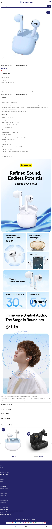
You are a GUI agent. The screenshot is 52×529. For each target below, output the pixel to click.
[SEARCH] (49, 6)
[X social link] (7, 83)
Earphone (7, 62)
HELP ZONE (2, 463)
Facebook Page (3, 493)
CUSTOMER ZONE (4, 474)
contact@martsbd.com (8, 513)
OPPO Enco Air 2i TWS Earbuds (13, 454)
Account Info (3, 484)
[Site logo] (26, 2)
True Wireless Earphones (17, 62)
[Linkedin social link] (10, 83)
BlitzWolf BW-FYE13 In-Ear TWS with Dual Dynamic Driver (38, 455)
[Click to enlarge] (3, 57)
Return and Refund (4, 507)
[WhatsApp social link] (12, 83)
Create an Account (4, 488)
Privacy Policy (3, 502)
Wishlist (1, 481)
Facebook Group (3, 495)
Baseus (3, 103)
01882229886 (7, 514)
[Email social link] (8, 83)
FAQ (1, 465)
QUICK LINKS (3, 486)
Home (2, 62)
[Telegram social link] (13, 83)
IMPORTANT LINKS (4, 498)
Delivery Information (4, 472)
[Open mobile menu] (1, 2)
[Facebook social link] (5, 83)
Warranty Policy (3, 505)
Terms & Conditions (4, 500)
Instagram (2, 491)
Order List (2, 479)
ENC (6, 107)
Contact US (2, 470)
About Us (2, 467)
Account (2, 477)
